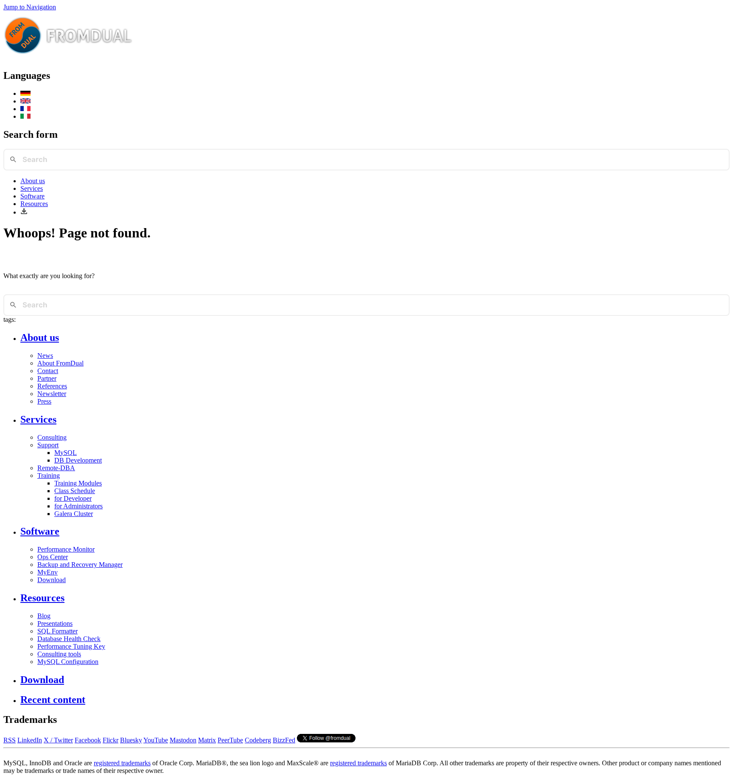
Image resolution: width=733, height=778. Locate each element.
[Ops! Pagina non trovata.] (25, 116)
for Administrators (78, 506)
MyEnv (47, 572)
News (45, 355)
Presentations (55, 623)
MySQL (65, 452)
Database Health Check (69, 638)
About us (32, 180)
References (52, 386)
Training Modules (78, 483)
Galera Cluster (73, 513)
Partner (46, 378)
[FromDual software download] (24, 212)
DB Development (78, 460)
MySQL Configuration (67, 661)
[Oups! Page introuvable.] (25, 108)
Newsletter (51, 393)
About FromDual (60, 363)
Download (51, 579)
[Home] (68, 57)
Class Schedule (74, 490)
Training (48, 475)
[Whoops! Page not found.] (25, 101)
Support (48, 445)
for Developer (73, 498)
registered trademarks (122, 763)
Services (31, 188)
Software (32, 196)
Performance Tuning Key (71, 646)
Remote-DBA (56, 467)
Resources (34, 203)
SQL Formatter (57, 631)
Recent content (52, 699)
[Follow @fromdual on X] (326, 740)
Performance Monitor (66, 549)
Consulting (52, 437)
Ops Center (52, 556)
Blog (43, 615)
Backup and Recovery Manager (80, 564)
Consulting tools (59, 654)
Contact (47, 370)
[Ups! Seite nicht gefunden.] (25, 93)
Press (44, 401)
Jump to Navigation (29, 7)
